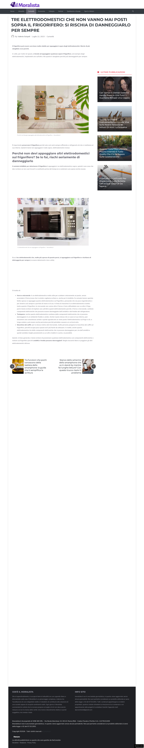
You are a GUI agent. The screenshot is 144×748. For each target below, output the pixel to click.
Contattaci (47, 731)
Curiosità (31, 11)
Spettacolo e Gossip (73, 11)
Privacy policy (31, 743)
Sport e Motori (89, 11)
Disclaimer (15, 743)
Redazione (23, 743)
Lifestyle (51, 11)
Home (12, 11)
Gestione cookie (139, 746)
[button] (133, 11)
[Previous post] (12, 366)
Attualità (21, 11)
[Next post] (93, 366)
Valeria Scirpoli (24, 36)
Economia (41, 11)
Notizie (60, 11)
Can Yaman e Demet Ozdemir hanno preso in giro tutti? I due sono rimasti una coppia (114, 95)
